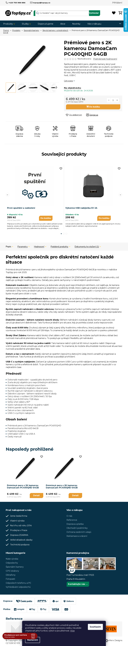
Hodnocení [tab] (39, 246)
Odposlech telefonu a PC (18, 583)
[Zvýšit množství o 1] (117, 100)
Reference (71, 520)
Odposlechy (12, 563)
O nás (69, 516)
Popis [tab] (8, 246)
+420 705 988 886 (16, 3)
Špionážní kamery (15, 567)
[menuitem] (9, 23)
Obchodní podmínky (77, 528)
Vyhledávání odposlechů (18, 587)
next (120, 195)
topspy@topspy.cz (41, 3)
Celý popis (68, 81)
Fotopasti (10, 579)
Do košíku (94, 107)
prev (8, 195)
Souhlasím (95, 627)
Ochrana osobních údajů (78, 532)
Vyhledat (94, 13)
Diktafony (11, 575)
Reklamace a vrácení (76, 536)
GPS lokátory (12, 571)
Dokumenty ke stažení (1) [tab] (87, 246)
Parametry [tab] (23, 246)
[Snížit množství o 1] (109, 100)
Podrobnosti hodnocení (105, 59)
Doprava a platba (75, 524)
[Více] (118, 23)
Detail (36, 495)
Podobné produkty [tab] (59, 246)
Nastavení (32, 640)
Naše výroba (12, 559)
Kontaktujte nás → (78, 584)
